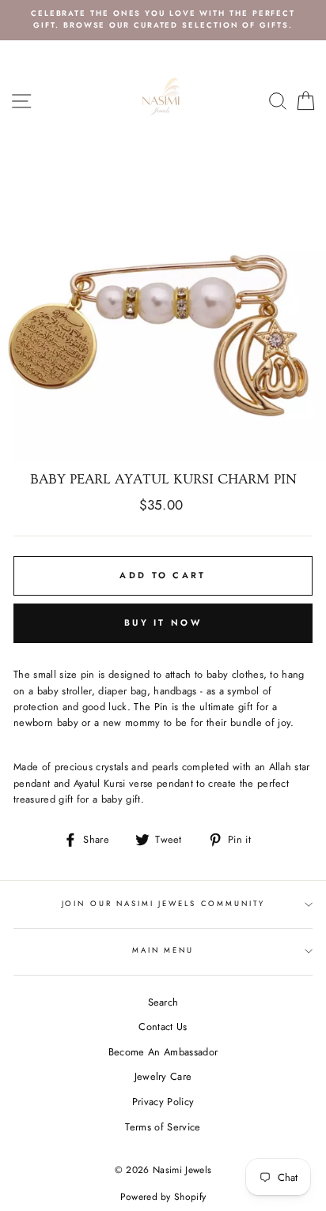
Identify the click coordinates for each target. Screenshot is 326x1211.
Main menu (163, 950)
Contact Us (162, 1026)
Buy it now (163, 622)
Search (163, 1002)
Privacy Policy (163, 1101)
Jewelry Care (163, 1076)
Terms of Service (162, 1126)
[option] (163, 20)
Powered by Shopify (163, 1197)
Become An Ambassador (163, 1051)
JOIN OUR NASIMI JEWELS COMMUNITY (163, 903)
